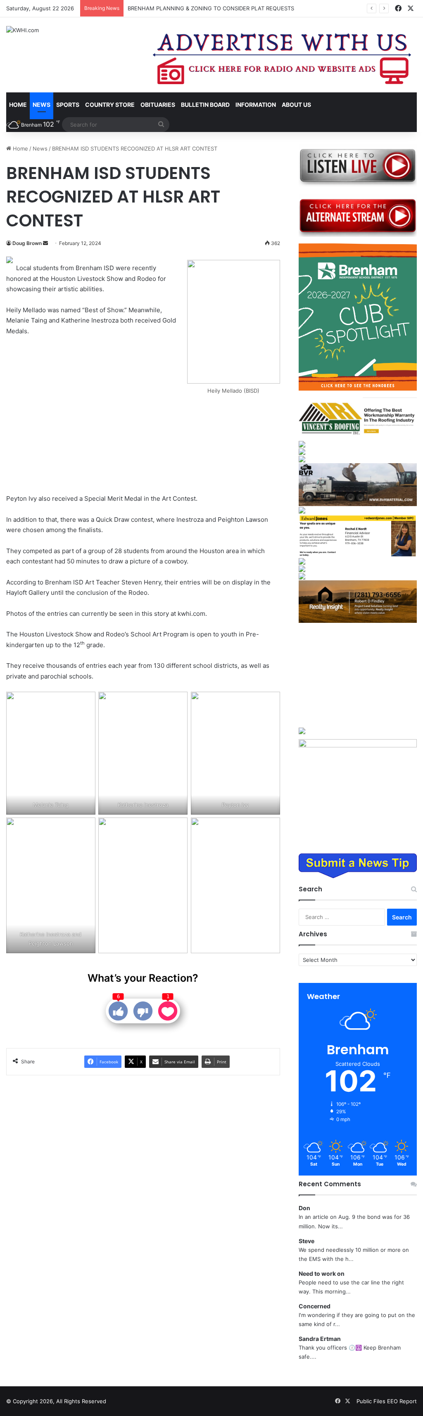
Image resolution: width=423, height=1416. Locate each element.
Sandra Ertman (320, 1338)
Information (255, 104)
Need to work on (322, 1273)
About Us (296, 104)
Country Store (110, 104)
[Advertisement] (97, 415)
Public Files (371, 1401)
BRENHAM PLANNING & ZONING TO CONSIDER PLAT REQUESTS (211, 8)
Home (18, 104)
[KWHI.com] (22, 30)
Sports (67, 104)
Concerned (314, 1306)
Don (304, 1207)
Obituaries (157, 104)
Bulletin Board (205, 104)
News (41, 104)
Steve (306, 1240)
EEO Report (402, 1401)
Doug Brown (27, 243)
